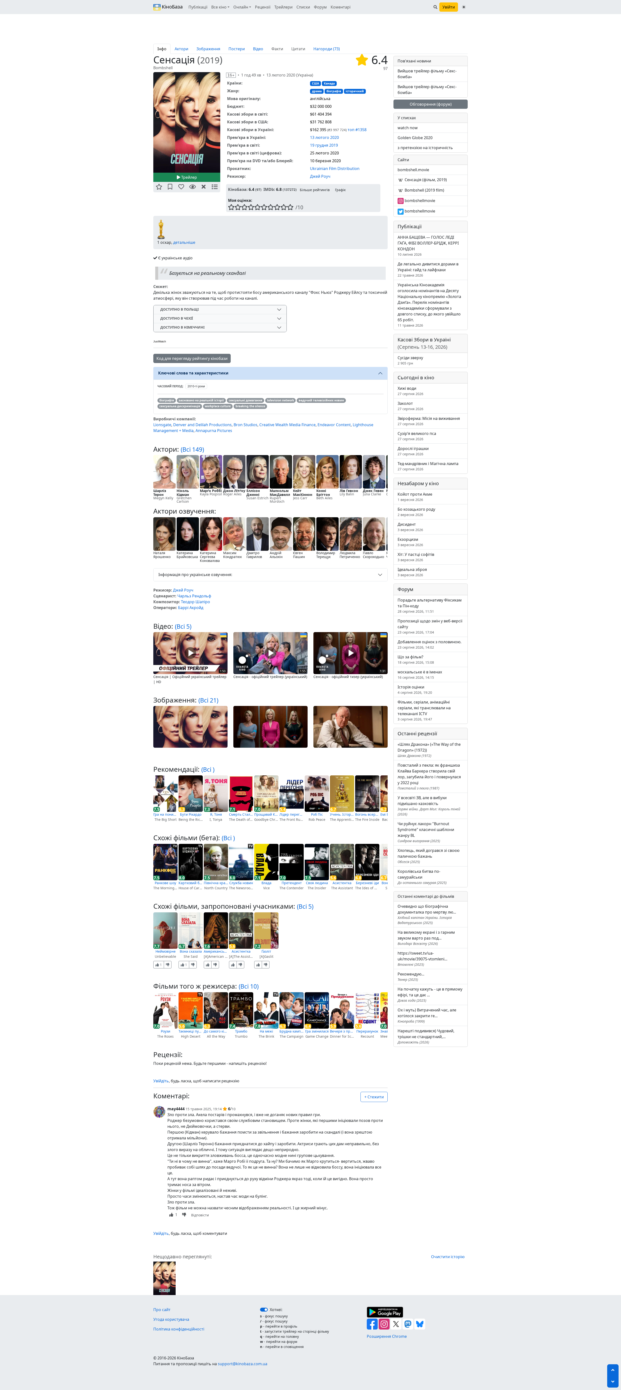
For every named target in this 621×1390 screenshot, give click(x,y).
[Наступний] (223, 122)
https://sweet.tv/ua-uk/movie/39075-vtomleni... (422, 958)
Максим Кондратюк (232, 555)
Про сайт (162, 1309)
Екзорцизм (410, 542)
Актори (181, 48)
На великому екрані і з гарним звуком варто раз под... (426, 938)
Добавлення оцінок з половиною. (429, 644)
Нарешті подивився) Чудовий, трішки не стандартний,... (426, 1036)
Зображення (208, 48)
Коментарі (341, 7)
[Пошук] (435, 7)
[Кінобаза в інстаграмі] (385, 1323)
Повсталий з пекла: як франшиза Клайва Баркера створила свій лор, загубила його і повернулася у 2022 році (429, 776)
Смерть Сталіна (241, 814)
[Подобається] (208, 964)
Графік (340, 189)
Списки (303, 7)
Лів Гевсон (349, 490)
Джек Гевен (373, 490)
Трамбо (241, 1031)
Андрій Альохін (276, 555)
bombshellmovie (419, 200)
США (315, 83)
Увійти (448, 7)
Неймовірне (165, 951)
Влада (266, 883)
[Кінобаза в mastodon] (408, 1323)
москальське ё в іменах (420, 674)
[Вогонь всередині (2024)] (367, 793)
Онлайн (240, 7)
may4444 (176, 1108)
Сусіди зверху (410, 360)
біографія (334, 91)
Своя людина (317, 883)
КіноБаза (172, 6)
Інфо (161, 48)
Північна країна (216, 883)
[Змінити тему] (464, 7)
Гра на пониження (165, 814)
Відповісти (200, 1215)
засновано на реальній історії (201, 400)
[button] (158, 187)
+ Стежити (374, 1097)
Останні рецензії (417, 733)
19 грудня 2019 (324, 145)
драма (317, 91)
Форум (320, 7)
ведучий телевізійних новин (321, 400)
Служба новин (241, 883)
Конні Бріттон (323, 492)
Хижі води (410, 391)
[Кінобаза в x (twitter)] (396, 1323)
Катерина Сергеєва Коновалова (210, 557)
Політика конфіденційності (178, 1329)
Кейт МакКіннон (302, 492)
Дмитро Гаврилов (254, 555)
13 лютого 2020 (324, 137)
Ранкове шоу (165, 883)
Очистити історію (448, 1256)
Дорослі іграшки (413, 451)
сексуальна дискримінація (179, 406)
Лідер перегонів (291, 814)
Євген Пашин (299, 555)
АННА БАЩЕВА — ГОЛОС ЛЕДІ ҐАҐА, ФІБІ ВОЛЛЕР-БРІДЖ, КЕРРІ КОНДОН (428, 246)
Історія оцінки (415, 689)
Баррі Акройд (190, 607)
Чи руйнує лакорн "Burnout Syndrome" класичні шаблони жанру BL (426, 832)
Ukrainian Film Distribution (335, 168)
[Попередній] (150, 122)
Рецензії (262, 7)
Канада (329, 83)
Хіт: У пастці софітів (416, 557)
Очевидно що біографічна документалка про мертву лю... (427, 914)
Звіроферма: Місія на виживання (429, 421)
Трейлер (188, 177)
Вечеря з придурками (342, 1031)
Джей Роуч (320, 176)
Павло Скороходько (373, 555)
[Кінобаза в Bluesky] (419, 1323)
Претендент (292, 883)
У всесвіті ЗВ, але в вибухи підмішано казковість (429, 805)
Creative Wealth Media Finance (287, 424)
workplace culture (218, 406)
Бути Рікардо (190, 814)
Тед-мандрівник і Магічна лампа (428, 466)
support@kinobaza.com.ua (242, 1363)
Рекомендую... (411, 976)
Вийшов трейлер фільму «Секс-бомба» (427, 73)
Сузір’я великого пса (417, 436)
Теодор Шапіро (195, 601)
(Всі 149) (192, 449)
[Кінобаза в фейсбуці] (373, 1323)
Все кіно (219, 7)
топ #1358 (357, 129)
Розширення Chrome (387, 1336)
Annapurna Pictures (214, 430)
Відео (258, 48)
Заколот (410, 406)
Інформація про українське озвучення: (195, 574)
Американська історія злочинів (216, 951)
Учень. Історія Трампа (342, 814)
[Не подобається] (168, 964)
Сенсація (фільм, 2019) (425, 179)
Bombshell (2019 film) (424, 190)
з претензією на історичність (425, 147)
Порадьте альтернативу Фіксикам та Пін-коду (430, 605)
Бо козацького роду (416, 512)
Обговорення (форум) (431, 104)
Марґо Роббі (211, 490)
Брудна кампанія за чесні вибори (291, 1031)
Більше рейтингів (315, 189)
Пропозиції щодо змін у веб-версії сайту (430, 626)
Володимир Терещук (325, 555)
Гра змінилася (317, 1031)
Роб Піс (317, 814)
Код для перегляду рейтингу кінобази (192, 358)
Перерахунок (367, 1031)
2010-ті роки (196, 386)
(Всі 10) (249, 986)
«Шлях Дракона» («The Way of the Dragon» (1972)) (429, 750)
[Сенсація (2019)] (164, 1278)
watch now (408, 127)
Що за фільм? (416, 659)
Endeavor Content (334, 424)
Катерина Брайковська (187, 555)
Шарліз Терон (159, 492)
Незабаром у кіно (418, 483)
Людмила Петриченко (350, 555)
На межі (266, 1031)
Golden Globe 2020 (415, 137)
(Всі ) (207, 769)
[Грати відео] (190, 652)
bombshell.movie (413, 169)
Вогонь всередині (367, 814)
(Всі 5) (183, 626)
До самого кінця (216, 1031)
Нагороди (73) (326, 48)
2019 (210, 60)
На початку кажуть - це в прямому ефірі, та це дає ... (430, 994)
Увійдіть (161, 1081)
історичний (355, 91)
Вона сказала (191, 951)
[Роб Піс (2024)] (317, 793)
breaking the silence (250, 406)
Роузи (165, 1031)
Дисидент (410, 527)
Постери (237, 48)
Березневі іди (367, 883)
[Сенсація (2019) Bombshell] (186, 122)
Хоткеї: (276, 1309)
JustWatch (159, 341)
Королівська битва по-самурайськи (422, 877)
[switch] (264, 1310)
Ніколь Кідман (183, 492)
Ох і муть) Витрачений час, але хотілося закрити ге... (427, 1015)
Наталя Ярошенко (162, 555)
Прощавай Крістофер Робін (266, 814)
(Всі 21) (208, 700)
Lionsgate (162, 424)
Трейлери (283, 7)
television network (280, 400)
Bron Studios (245, 424)
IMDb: (269, 189)
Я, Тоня (216, 814)
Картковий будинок (191, 883)
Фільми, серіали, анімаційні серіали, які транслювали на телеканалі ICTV (424, 710)
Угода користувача (171, 1319)
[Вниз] (613, 1382)
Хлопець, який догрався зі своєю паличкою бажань (428, 856)
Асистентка (342, 883)
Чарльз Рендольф (194, 596)
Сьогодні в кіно (416, 377)
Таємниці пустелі (191, 1031)
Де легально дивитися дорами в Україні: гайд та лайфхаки (428, 269)
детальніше (184, 242)
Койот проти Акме (415, 497)
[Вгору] (613, 1370)
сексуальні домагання (245, 400)
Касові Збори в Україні (424, 343)
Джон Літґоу (234, 490)
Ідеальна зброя (412, 572)
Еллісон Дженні (253, 492)
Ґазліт (266, 951)
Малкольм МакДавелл (280, 492)
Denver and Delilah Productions (202, 424)
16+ (231, 75)
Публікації (197, 7)
